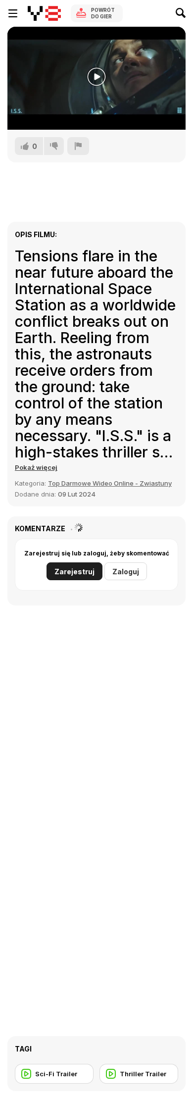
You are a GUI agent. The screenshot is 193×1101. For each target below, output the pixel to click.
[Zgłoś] (78, 146)
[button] (36, 467)
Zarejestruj (74, 571)
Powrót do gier (103, 13)
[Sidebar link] (13, 13)
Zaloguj (125, 571)
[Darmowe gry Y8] (44, 13)
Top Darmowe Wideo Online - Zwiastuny (110, 483)
